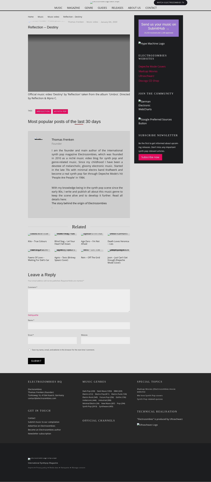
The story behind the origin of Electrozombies (79, 203)
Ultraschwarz (146, 76)
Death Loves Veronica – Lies (118, 242)
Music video (92, 22)
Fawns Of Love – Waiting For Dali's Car (38, 258)
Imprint (31, 468)
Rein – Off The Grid (90, 257)
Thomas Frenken (76, 22)
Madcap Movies (148, 71)
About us (134, 7)
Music (58, 7)
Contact (151, 7)
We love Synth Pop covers (150, 395)
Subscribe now (150, 157)
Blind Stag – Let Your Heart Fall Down (65, 242)
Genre (89, 7)
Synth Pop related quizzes (150, 399)
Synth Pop (61, 111)
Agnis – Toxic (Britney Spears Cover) (65, 258)
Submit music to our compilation (43, 422)
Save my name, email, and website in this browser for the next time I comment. (63, 350)
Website (84, 335)
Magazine (73, 7)
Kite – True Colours (37, 241)
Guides (102, 7)
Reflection (44, 111)
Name (31, 320)
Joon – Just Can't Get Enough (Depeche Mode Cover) (117, 260)
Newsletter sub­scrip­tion (39, 433)
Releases (117, 7)
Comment (32, 287)
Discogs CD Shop (149, 80)
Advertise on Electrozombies (41, 425)
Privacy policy (41, 468)
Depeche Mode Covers (152, 66)
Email (31, 335)
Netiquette (33, 315)
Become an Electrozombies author (44, 429)
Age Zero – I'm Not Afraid (90, 242)
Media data (53, 468)
